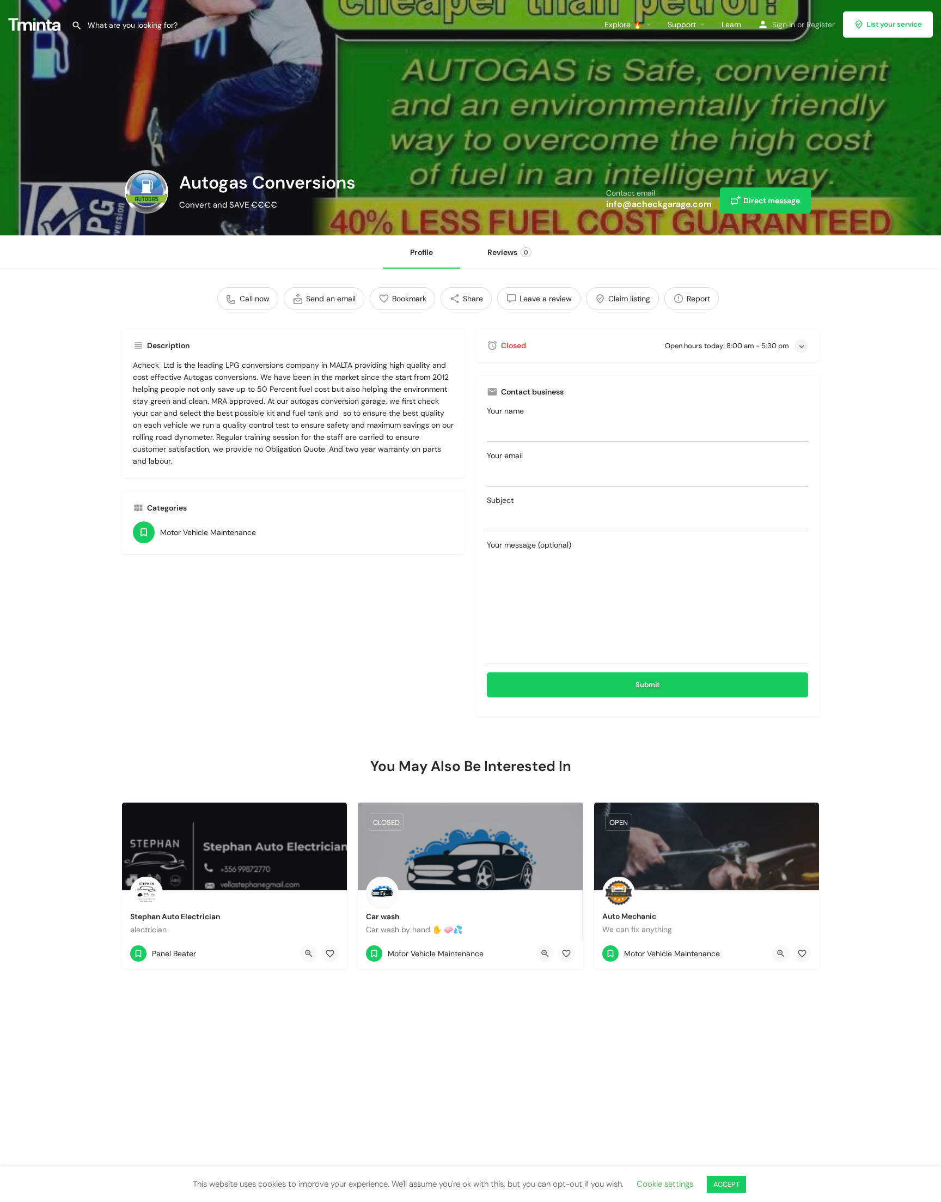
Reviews (507, 252)
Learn (731, 24)
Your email (505, 455)
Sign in (783, 24)
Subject (500, 500)
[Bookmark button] (330, 953)
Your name (505, 411)
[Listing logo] (146, 192)
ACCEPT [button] (726, 1184)
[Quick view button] (308, 953)
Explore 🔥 (623, 24)
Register (820, 24)
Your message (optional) (529, 545)
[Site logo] (35, 23)
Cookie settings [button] (665, 1184)
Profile (421, 252)
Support (682, 24)
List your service (894, 24)
